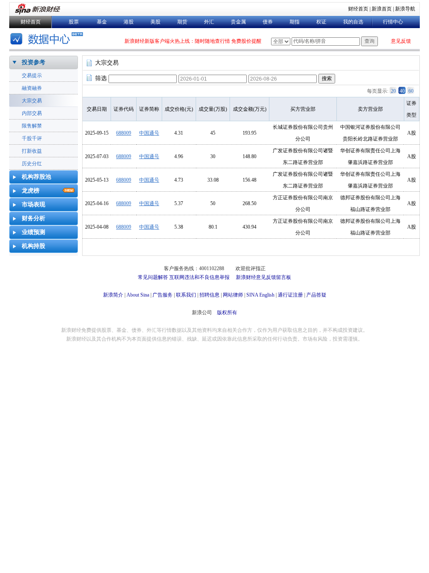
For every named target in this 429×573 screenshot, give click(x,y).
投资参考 (33, 62)
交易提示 (32, 75)
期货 (182, 22)
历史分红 (32, 164)
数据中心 (48, 39)
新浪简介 (113, 295)
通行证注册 (290, 295)
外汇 (209, 22)
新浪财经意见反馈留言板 (263, 277)
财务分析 (33, 218)
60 (410, 91)
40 (402, 91)
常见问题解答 (153, 277)
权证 (321, 22)
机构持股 (33, 246)
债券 (268, 22)
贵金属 (238, 22)
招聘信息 (209, 295)
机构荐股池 (36, 177)
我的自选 (353, 22)
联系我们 (186, 295)
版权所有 (227, 312)
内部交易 (32, 113)
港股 (129, 22)
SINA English (260, 295)
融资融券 (32, 88)
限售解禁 (32, 126)
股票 (74, 22)
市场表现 (33, 204)
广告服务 (162, 295)
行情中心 (393, 22)
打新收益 (32, 151)
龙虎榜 (30, 191)
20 (393, 91)
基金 (102, 22)
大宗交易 (32, 101)
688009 (123, 133)
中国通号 (149, 133)
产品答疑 (316, 295)
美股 (155, 22)
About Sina (138, 295)
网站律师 (233, 295)
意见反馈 (401, 41)
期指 (294, 22)
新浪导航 (405, 9)
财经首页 (358, 9)
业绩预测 (33, 232)
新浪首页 (382, 9)
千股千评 (32, 138)
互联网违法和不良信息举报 (199, 277)
